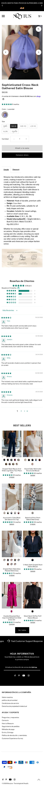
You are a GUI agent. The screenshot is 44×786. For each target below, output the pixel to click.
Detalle (6, 170)
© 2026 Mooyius (7, 783)
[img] (6, 318)
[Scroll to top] (39, 779)
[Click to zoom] (38, 29)
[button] (7, 104)
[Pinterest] (19, 676)
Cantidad (5, 139)
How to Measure (8, 723)
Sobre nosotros (7, 697)
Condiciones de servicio (10, 703)
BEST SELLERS (22, 425)
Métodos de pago (8, 729)
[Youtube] (23, 676)
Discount (16, 169)
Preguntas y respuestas (10, 717)
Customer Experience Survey (12, 738)
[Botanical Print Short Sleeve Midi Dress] (33, 497)
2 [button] (21, 411)
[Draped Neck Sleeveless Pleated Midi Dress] (12, 544)
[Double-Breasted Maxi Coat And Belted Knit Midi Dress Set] (12, 595)
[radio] (5, 115)
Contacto (5, 720)
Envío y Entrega (7, 732)
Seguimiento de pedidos (10, 726)
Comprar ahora (22, 155)
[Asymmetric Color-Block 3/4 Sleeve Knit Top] (12, 497)
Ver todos (22, 630)
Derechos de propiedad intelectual (14, 706)
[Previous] (2, 5)
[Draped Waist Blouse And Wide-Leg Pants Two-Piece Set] (12, 444)
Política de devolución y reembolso (14, 735)
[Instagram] (28, 676)
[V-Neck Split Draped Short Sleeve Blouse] (33, 544)
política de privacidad (9, 700)
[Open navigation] (6, 16)
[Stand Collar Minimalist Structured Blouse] (33, 444)
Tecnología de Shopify (21, 783)
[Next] (41, 5)
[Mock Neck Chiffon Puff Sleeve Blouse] (33, 595)
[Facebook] (15, 676)
